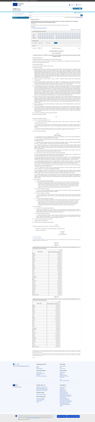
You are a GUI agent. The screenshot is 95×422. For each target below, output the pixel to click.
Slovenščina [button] (80, 4)
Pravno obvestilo (38, 372)
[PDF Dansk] (44, 36)
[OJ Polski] (69, 38)
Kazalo (15, 17)
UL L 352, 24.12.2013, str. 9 (43, 240)
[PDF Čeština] (42, 36)
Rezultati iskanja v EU (63, 374)
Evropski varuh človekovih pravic (65, 399)
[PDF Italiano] (58, 36)
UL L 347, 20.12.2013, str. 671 (69, 129)
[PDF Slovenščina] (76, 36)
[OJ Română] (72, 38)
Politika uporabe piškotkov (40, 373)
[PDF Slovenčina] (74, 36)
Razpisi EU (61, 373)
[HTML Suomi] (78, 35)
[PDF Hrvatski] (56, 36)
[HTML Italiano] (58, 35)
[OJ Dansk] (44, 38)
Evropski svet (62, 388)
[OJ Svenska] (79, 38)
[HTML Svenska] (79, 35)
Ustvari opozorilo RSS (18, 14)
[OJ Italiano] (58, 38)
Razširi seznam (73, 29)
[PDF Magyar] (63, 36)
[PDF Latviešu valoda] (60, 36)
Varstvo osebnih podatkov (40, 399)
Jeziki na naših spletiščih (40, 398)
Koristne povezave (62, 368)
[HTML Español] (41, 35)
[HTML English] (51, 35)
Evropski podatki (62, 372)
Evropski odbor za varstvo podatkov (65, 402)
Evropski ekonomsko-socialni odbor (65, 396)
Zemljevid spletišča (39, 368)
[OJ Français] (53, 38)
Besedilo (33, 45)
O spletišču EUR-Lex (63, 366)
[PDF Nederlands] (67, 36)
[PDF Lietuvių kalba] (62, 36)
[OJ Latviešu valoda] (60, 38)
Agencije (61, 405)
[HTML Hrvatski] (56, 35)
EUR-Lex (16, 9)
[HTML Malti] (65, 35)
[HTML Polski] (69, 35)
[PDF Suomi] (78, 36)
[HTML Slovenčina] (74, 35)
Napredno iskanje (79, 17)
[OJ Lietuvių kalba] (62, 38)
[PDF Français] (53, 36)
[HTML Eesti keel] (48, 35)
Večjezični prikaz (35, 40)
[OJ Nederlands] (67, 38)
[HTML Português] (71, 35)
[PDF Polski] (69, 36)
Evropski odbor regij (63, 397)
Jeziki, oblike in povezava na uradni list (39, 31)
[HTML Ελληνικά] (49, 35)
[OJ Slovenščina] (76, 38)
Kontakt (37, 367)
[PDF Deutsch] (46, 36)
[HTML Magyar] (63, 35)
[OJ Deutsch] (46, 38)
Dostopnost (38, 374)
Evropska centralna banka (64, 392)
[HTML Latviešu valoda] (60, 35)
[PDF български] (39, 36)
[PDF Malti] (65, 36)
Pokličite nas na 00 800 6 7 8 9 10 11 (42, 387)
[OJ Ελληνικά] (49, 38)
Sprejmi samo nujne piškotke (73, 416)
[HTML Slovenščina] (76, 35)
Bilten (61, 367)
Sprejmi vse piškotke (62, 416)
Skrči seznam (79, 29)
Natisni (80, 12)
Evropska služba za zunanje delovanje (65, 395)
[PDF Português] (71, 36)
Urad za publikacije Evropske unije (65, 404)
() (48, 62)
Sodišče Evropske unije (63, 391)
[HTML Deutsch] (46, 35)
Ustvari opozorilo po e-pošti (19, 13)
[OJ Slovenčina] (74, 38)
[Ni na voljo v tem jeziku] (55, 35)
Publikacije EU (62, 377)
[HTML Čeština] (42, 35)
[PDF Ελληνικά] (49, 36)
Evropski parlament (63, 387)
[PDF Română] (72, 36)
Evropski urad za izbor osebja (64, 403)
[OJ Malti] (65, 38)
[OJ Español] (41, 38)
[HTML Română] (72, 35)
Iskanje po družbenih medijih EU (41, 394)
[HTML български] (39, 35)
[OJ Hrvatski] (56, 38)
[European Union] (15, 385)
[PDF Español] (41, 36)
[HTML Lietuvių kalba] (62, 35)
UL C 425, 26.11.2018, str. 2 (38, 238)
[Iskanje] (81, 15)
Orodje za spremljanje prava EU (64, 380)
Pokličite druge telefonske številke (41, 388)
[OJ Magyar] (63, 38)
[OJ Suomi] (78, 38)
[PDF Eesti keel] (48, 36)
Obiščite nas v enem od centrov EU (41, 390)
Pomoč (76, 12)
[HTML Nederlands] (67, 35)
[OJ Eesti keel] (48, 38)
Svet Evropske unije (63, 389)
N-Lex (61, 379)
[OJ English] (51, 38)
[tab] (56, 31)
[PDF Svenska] (79, 36)
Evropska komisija (62, 390)
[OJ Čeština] (42, 38)
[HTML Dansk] (44, 35)
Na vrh (33, 357)
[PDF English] (51, 36)
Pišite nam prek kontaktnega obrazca (42, 389)
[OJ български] (39, 38)
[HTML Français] (53, 35)
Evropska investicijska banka (64, 398)
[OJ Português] (71, 38)
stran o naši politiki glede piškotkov (33, 417)
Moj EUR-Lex (72, 4)
